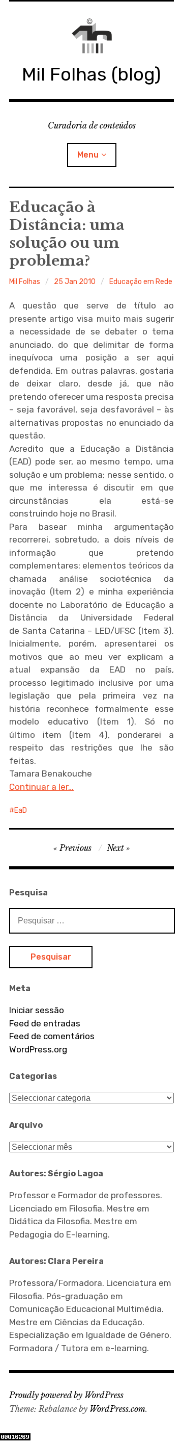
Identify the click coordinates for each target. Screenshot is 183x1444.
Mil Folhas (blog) (91, 74)
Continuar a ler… (41, 787)
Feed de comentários (52, 1036)
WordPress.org (38, 1049)
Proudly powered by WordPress (66, 1395)
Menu (88, 155)
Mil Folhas (24, 281)
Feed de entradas (44, 1023)
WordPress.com (117, 1409)
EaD (20, 810)
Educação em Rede (140, 281)
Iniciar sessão (36, 1010)
